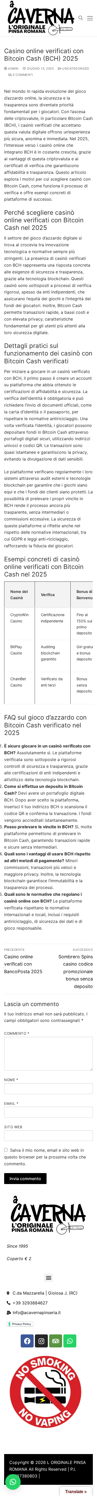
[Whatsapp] (69, 1340)
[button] (48, 1277)
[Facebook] (27, 1340)
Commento (16, 1033)
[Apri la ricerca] (80, 18)
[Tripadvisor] (55, 1340)
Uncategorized (75, 68)
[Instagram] (41, 1340)
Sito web (13, 1127)
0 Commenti (22, 75)
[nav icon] (90, 18)
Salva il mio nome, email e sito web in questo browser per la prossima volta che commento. (45, 1157)
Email (11, 1103)
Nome (11, 1080)
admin (13, 68)
